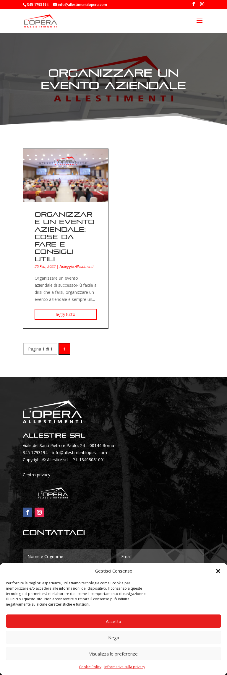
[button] (218, 571)
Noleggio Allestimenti (76, 266)
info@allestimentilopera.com (79, 452)
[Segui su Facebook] (27, 512)
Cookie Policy (90, 666)
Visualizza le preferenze (113, 654)
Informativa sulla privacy (124, 666)
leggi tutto (65, 314)
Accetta (113, 621)
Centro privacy (36, 474)
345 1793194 (35, 452)
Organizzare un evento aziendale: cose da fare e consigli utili (65, 237)
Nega (113, 637)
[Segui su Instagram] (39, 512)
